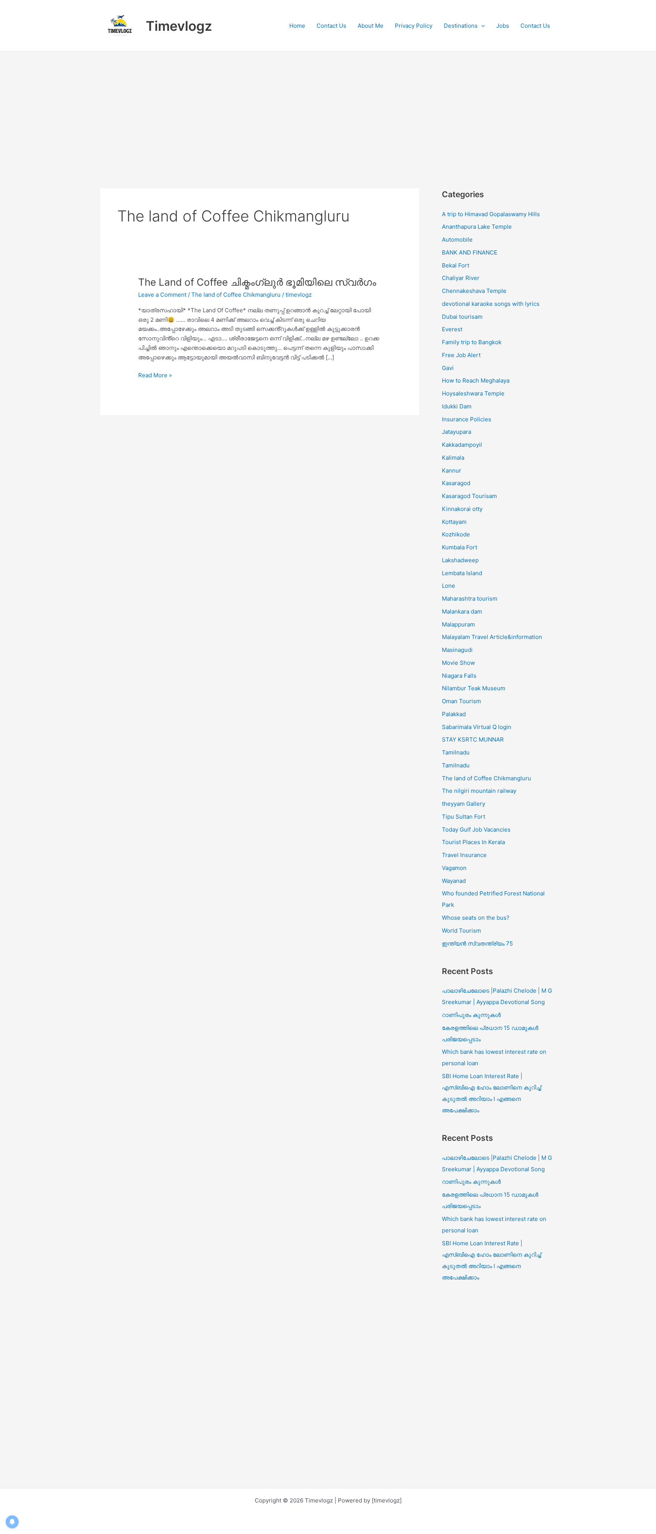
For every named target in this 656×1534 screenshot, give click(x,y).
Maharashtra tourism (469, 598)
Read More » (155, 375)
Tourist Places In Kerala (473, 842)
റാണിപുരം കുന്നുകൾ (471, 1014)
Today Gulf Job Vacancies (476, 829)
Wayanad (454, 880)
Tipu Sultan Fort (463, 816)
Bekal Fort (455, 265)
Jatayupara (456, 431)
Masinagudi (457, 649)
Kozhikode (456, 534)
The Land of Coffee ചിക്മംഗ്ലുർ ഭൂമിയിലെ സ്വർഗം (257, 282)
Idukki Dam (457, 406)
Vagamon (454, 867)
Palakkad (454, 714)
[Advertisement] (328, 108)
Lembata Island (462, 573)
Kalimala (453, 457)
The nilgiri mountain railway (479, 790)
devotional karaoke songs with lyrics (490, 303)
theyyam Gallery (463, 803)
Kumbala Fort (459, 547)
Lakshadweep (460, 560)
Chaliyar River (460, 277)
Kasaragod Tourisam (469, 496)
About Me (370, 25)
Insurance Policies (466, 419)
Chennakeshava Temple (474, 290)
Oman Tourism (461, 701)
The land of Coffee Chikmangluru (236, 294)
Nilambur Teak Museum (473, 688)
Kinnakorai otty (462, 508)
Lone (448, 585)
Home (297, 25)
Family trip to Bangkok (471, 342)
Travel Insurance (464, 855)
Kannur (451, 470)
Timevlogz (179, 26)
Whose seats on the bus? (475, 917)
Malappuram (458, 624)
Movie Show (458, 662)
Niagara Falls (459, 675)
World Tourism (461, 930)
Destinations (461, 25)
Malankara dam (462, 611)
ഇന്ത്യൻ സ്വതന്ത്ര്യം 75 (477, 943)
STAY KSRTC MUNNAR (473, 739)
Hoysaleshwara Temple (473, 393)
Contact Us (331, 25)
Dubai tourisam (462, 316)
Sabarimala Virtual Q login (476, 727)
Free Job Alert (461, 355)
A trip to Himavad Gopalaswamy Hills (491, 214)
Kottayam (454, 521)
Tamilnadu (456, 752)
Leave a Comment (162, 294)
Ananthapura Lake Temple (477, 226)
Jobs (502, 25)
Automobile (457, 239)
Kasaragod (456, 483)
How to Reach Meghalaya (475, 380)
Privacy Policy (413, 25)
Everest (452, 329)
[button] (481, 26)
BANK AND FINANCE (469, 252)
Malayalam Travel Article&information (492, 636)
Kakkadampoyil (462, 444)
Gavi (448, 368)
